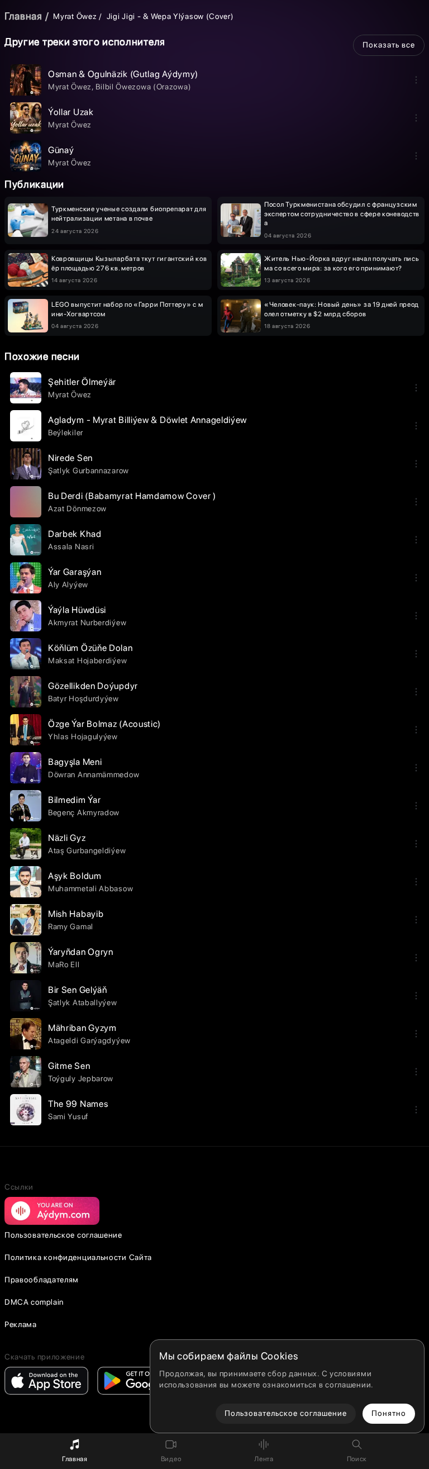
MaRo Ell (64, 964)
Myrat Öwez (75, 16)
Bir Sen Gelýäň (77, 990)
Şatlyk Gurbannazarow (88, 470)
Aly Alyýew (68, 584)
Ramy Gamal (70, 926)
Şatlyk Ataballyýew (82, 1002)
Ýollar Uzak (71, 112)
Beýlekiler (65, 432)
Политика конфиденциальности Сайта (78, 1257)
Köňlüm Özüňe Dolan (90, 648)
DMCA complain (34, 1301)
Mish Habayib (75, 914)
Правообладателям (41, 1279)
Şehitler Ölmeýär (82, 382)
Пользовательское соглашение (63, 1234)
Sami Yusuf (68, 1116)
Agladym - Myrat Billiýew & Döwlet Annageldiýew (147, 420)
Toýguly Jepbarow (80, 1078)
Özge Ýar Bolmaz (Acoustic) (104, 724)
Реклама (20, 1324)
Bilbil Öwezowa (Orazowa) (143, 86)
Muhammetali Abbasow (90, 888)
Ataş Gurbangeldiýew (87, 850)
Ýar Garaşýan (74, 572)
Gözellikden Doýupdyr (93, 686)
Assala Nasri (71, 546)
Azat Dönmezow (77, 508)
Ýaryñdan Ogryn (80, 952)
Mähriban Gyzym (82, 1028)
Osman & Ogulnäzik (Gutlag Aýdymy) (123, 74)
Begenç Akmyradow (84, 812)
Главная (23, 16)
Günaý (61, 150)
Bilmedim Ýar (74, 800)
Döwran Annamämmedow (93, 774)
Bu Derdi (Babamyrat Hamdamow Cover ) (132, 496)
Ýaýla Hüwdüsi (77, 610)
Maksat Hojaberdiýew (87, 660)
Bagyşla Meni (75, 762)
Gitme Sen (69, 1066)
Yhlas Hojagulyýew (83, 736)
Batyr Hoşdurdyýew (83, 698)
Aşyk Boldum (75, 876)
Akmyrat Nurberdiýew (87, 622)
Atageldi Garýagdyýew (89, 1040)
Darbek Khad (75, 534)
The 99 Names (78, 1104)
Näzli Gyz (66, 838)
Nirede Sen (70, 458)
